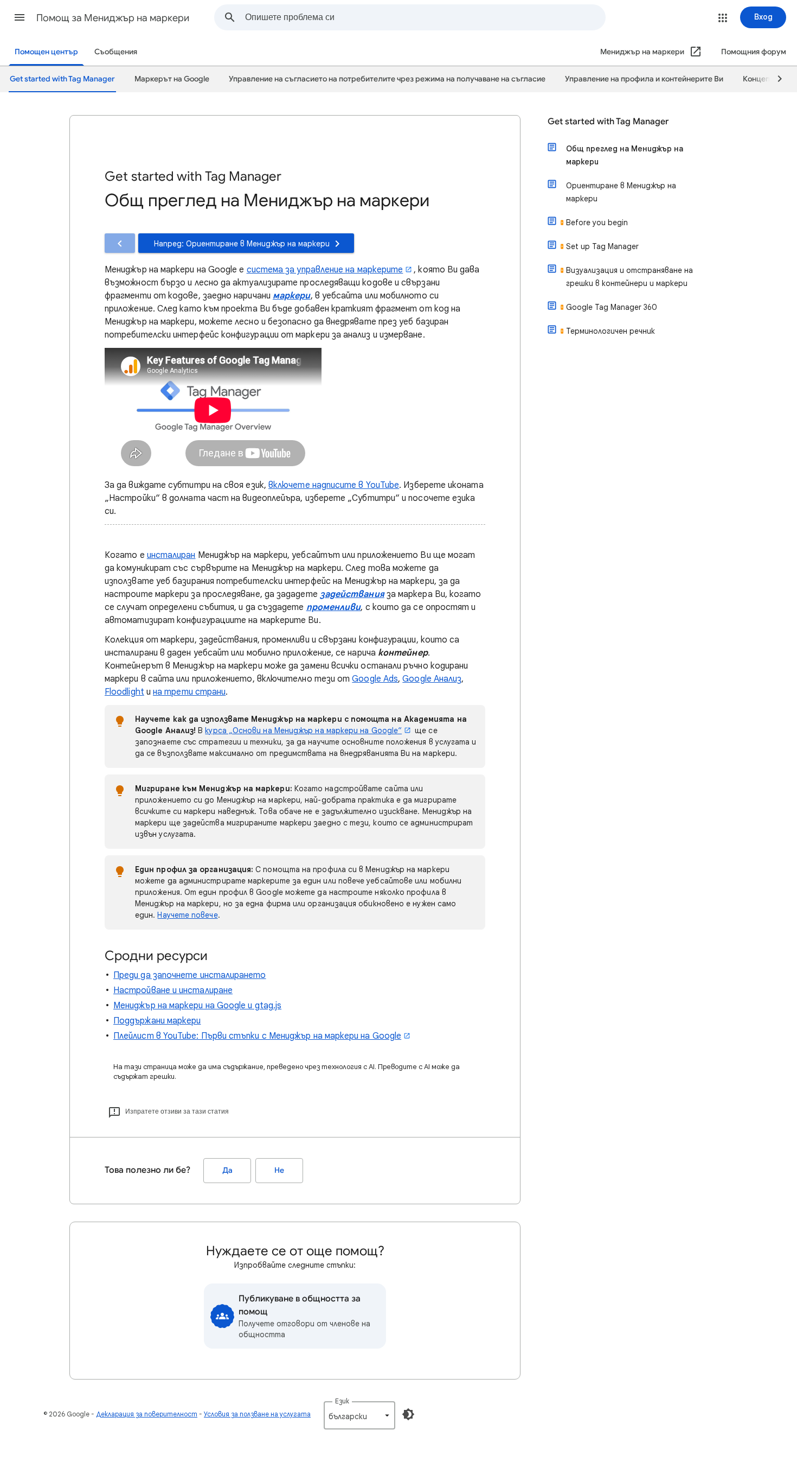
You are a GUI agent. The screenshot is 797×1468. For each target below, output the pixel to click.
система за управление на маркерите (325, 269)
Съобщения (115, 51)
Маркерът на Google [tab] (171, 79)
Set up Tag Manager (602, 246)
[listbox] (359, 1415)
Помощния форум (753, 51)
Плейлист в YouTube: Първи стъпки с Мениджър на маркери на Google (257, 1036)
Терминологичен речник (610, 331)
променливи (333, 607)
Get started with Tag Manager (608, 121)
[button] (20, 17)
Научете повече (187, 915)
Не (279, 1170)
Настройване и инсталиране (173, 990)
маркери (292, 295)
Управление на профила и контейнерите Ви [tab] (644, 79)
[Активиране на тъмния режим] (408, 1414)
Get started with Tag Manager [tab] (62, 79)
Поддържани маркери (157, 1020)
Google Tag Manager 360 (611, 307)
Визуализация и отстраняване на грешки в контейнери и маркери (629, 276)
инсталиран (171, 555)
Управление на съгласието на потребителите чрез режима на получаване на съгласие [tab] (387, 79)
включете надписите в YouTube (333, 485)
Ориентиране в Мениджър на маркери (621, 192)
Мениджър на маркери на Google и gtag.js (197, 1005)
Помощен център (46, 51)
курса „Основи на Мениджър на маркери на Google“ (303, 730)
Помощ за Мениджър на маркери (112, 18)
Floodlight (124, 692)
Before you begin (597, 222)
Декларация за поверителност (146, 1414)
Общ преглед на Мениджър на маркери (624, 155)
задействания (352, 594)
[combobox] (425, 17)
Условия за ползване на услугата (257, 1414)
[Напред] (775, 79)
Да (227, 1170)
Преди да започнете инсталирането (189, 975)
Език (342, 1401)
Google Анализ (431, 678)
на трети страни (189, 692)
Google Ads (375, 678)
